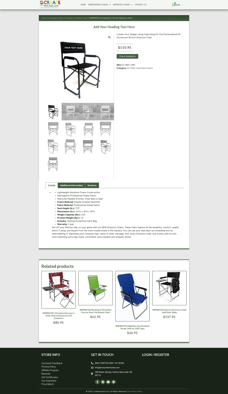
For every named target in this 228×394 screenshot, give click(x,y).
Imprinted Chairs (121, 5)
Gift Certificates (49, 377)
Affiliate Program (50, 370)
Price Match (47, 384)
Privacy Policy (48, 366)
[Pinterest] (102, 382)
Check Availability (127, 56)
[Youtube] (108, 382)
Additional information (71, 185)
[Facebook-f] (97, 382)
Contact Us (140, 5)
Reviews (92, 185)
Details (51, 185)
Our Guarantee (48, 380)
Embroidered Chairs (98, 5)
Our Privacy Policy (135, 391)
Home (83, 5)
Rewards (45, 373)
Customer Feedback (51, 363)
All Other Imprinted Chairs (76, 18)
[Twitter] (113, 382)
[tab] (52, 185)
